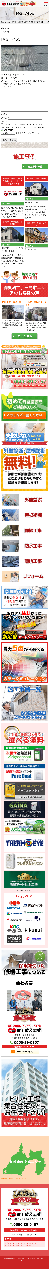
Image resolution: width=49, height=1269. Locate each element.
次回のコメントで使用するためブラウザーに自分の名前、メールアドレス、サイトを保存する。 (24, 126)
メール (5, 117)
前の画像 (5, 28)
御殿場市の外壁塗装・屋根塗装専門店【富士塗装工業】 (21, 1258)
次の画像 (5, 31)
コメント (6, 86)
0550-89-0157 (26, 1042)
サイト (4, 121)
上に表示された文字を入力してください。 (20, 133)
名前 (4, 114)
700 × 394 (21, 74)
